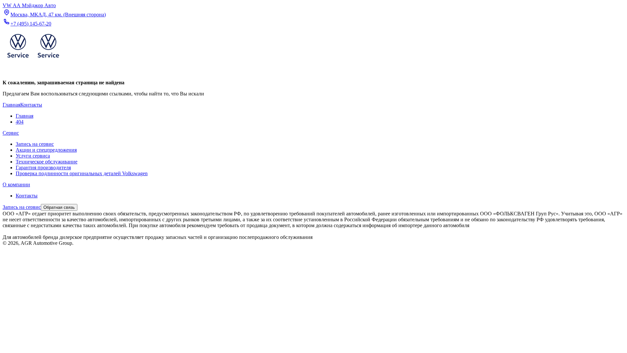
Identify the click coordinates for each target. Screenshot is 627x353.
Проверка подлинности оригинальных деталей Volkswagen (82, 173)
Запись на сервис (35, 144)
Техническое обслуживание (46, 161)
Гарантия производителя (43, 167)
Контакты (27, 195)
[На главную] (33, 59)
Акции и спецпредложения (46, 150)
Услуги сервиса (33, 156)
